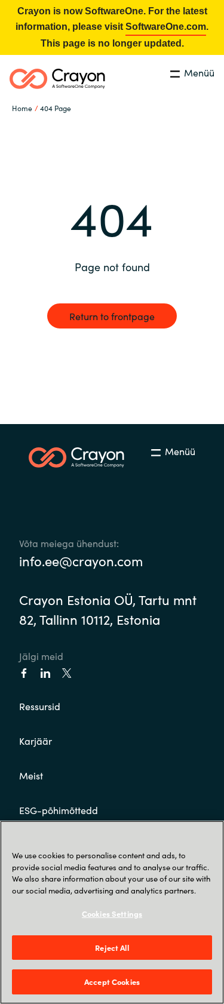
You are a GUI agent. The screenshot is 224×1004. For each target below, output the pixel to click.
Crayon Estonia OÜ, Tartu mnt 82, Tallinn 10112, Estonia (108, 609)
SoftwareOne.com (165, 27)
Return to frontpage (112, 316)
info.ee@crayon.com (81, 560)
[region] (112, 912)
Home (22, 108)
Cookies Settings (112, 913)
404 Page (55, 108)
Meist (31, 775)
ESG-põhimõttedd (58, 809)
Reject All (111, 947)
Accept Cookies (112, 981)
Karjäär (35, 740)
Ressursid (39, 706)
